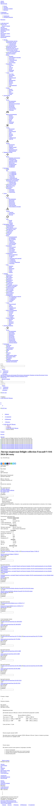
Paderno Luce (4, 607)
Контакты (5, 9)
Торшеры (3, 768)
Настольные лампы (5, 770)
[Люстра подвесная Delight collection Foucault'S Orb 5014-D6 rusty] (16, 444)
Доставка (5, 7)
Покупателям (4, 778)
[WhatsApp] (11, 463)
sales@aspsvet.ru (4, 788)
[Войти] (1, 401)
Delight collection (4, 592)
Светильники (4, 765)
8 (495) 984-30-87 (5, 23)
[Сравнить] (1, 460)
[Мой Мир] (5, 463)
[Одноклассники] (3, 463)
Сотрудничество (4, 773)
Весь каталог (4, 771)
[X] (7, 463)
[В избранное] (1, 459)
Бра (1, 766)
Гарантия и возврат (8, 8)
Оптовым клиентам (8, 17)
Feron (2, 625)
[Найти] (4, 368)
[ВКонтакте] (1, 463)
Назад (8, 425)
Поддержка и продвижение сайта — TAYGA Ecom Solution (9, 802)
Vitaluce (2, 555)
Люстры (2, 764)
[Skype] (13, 463)
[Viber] (9, 463)
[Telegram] (15, 463)
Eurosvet (2, 577)
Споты (2, 769)
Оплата (5, 6)
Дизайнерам (6, 16)
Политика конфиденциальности (8, 800)
